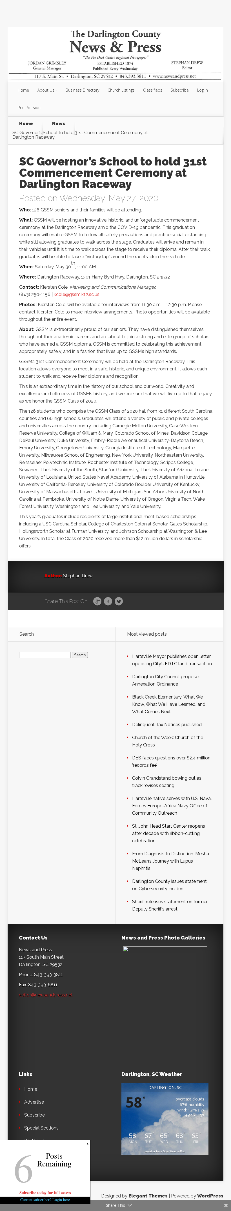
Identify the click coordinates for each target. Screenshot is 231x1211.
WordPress (210, 1196)
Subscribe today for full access (45, 1192)
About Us (45, 90)
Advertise (34, 1102)
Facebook (108, 601)
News (58, 123)
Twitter (118, 601)
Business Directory (82, 90)
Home (23, 90)
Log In (202, 90)
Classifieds (152, 90)
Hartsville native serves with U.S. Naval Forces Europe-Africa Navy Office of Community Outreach (172, 806)
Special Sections (41, 1128)
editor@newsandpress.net (46, 995)
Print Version (29, 107)
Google (97, 601)
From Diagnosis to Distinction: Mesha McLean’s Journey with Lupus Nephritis (170, 861)
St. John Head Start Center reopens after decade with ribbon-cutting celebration (168, 833)
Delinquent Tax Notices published (167, 724)
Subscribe (180, 90)
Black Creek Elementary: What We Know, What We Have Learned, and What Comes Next (168, 704)
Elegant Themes (148, 1196)
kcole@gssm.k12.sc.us (76, 294)
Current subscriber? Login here (45, 1199)
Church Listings (121, 90)
